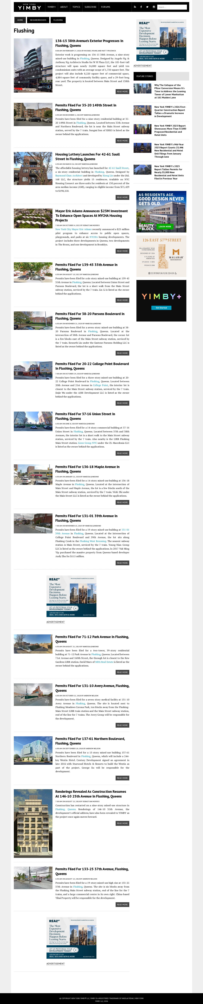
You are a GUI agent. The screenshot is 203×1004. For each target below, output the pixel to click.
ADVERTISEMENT (56, 621)
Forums (105, 6)
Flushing (84, 58)
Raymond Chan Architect (69, 175)
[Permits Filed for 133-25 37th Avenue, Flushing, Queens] (33, 887)
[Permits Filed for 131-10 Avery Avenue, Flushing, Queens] (33, 704)
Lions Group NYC (87, 443)
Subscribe (90, 6)
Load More (71, 979)
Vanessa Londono (92, 115)
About (64, 6)
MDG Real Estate (104, 661)
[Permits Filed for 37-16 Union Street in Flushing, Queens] (33, 429)
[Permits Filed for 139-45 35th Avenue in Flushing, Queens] (33, 280)
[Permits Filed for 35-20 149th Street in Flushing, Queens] (33, 124)
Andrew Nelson (91, 696)
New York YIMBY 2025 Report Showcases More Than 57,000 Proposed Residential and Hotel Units (170, 130)
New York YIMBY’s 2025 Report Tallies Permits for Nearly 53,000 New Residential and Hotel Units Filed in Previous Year (169, 172)
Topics (76, 6)
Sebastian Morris (91, 225)
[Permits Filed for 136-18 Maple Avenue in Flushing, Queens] (33, 482)
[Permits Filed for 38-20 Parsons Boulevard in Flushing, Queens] (33, 327)
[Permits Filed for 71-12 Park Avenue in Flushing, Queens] (33, 651)
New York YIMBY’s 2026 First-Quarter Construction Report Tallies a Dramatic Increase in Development (170, 111)
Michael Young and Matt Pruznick (100, 51)
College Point (100, 385)
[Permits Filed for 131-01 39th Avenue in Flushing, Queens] (33, 531)
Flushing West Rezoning (93, 541)
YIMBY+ (52, 6)
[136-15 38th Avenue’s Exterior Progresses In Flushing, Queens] (33, 90)
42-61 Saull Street (118, 168)
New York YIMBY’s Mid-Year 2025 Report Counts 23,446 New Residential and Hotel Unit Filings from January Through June (169, 150)
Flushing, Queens (65, 809)
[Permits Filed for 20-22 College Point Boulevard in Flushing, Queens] (33, 377)
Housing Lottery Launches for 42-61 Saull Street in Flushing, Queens (87, 156)
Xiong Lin (108, 175)
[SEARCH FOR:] (172, 6)
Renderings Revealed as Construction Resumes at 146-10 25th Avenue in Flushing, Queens (90, 793)
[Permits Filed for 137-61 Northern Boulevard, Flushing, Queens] (33, 762)
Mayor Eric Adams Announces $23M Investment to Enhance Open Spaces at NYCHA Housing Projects (91, 215)
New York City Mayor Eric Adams (73, 229)
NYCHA (94, 237)
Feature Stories (145, 76)
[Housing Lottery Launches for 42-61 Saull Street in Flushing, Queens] (33, 182)
